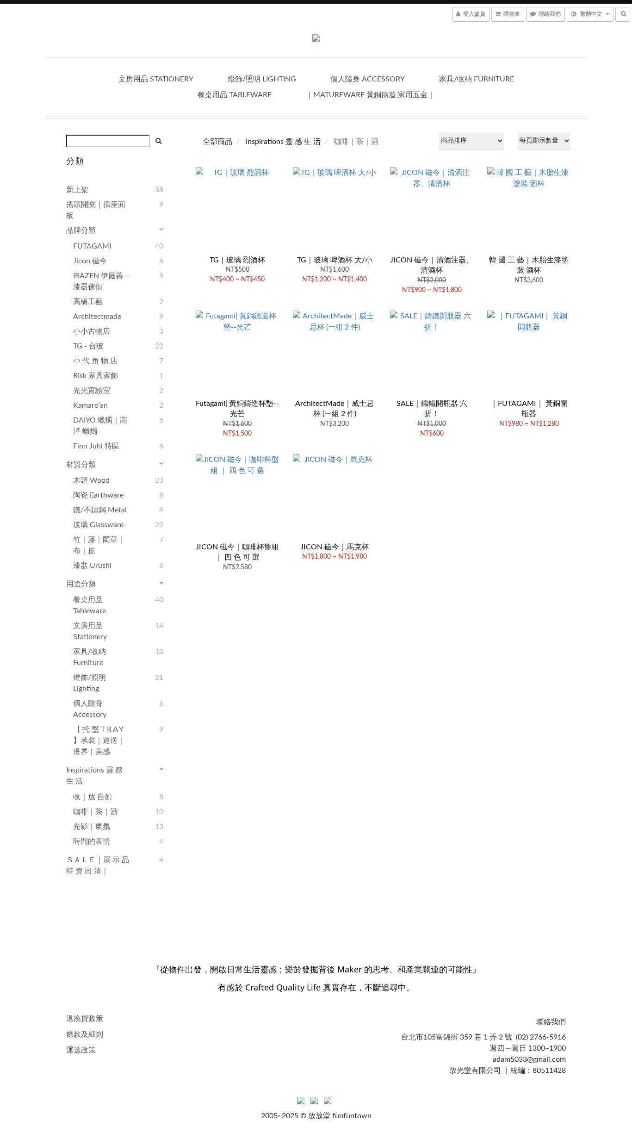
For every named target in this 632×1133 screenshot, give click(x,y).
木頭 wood (91, 480)
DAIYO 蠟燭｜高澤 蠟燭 (100, 426)
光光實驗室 (91, 390)
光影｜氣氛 (91, 826)
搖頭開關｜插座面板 (95, 210)
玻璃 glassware (98, 525)
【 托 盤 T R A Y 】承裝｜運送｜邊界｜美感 (99, 740)
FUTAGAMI (92, 246)
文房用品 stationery (155, 79)
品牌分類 (81, 230)
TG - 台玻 (88, 346)
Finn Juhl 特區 (96, 446)
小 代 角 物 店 (95, 361)
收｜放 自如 (92, 797)
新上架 (77, 189)
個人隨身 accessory (367, 79)
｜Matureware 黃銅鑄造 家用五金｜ (370, 95)
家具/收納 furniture (476, 79)
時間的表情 (91, 841)
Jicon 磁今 (90, 261)
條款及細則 (84, 1034)
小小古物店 (91, 331)
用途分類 (81, 584)
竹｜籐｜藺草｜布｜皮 (99, 545)
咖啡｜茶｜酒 (95, 812)
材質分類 (81, 464)
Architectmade (97, 316)
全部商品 (217, 141)
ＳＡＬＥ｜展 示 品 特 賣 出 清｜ (97, 865)
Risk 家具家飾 (95, 376)
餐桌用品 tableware (235, 95)
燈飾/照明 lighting (262, 79)
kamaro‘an (90, 405)
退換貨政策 (84, 1018)
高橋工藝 (88, 301)
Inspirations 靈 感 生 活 (94, 775)
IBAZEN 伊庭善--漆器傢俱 (101, 281)
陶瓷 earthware (98, 495)
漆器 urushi (92, 565)
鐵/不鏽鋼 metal (100, 510)
